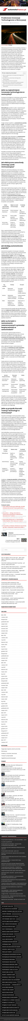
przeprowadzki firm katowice (9, 962)
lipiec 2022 (3, 635)
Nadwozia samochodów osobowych (10, 931)
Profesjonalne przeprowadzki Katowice (11, 954)
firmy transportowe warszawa (9, 924)
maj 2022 (3, 640)
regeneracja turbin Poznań (8, 977)
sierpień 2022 (4, 633)
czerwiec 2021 (4, 665)
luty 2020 (3, 701)
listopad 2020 (4, 681)
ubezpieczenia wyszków (7, 992)
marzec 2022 (4, 644)
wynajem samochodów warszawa (10, 1010)
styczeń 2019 (4, 715)
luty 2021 (3, 674)
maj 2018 (3, 717)
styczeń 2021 (4, 676)
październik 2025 (5, 621)
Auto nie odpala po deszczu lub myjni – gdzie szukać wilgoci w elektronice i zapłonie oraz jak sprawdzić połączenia (12, 559)
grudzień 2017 (4, 728)
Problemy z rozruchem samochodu (9, 753)
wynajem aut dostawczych (8, 1002)
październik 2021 (5, 656)
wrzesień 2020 (4, 685)
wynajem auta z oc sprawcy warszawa (11, 1000)
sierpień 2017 (4, 737)
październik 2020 (5, 683)
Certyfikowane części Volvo (8, 919)
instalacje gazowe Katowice (8, 926)
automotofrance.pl (15, 22)
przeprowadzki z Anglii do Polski (10, 969)
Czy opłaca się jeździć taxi (7, 595)
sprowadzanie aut (16, 984)
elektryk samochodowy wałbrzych (10, 921)
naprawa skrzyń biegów (7, 934)
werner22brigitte (4, 45)
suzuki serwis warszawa (7, 987)
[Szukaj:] (14, 550)
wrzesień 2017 (4, 735)
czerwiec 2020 (4, 692)
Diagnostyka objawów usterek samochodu (10, 749)
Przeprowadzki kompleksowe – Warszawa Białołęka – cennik (13, 839)
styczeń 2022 (4, 649)
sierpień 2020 (4, 687)
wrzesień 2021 (4, 658)
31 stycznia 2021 (5, 22)
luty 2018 (3, 724)
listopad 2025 (4, 619)
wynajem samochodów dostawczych (10, 1007)
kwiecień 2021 (4, 669)
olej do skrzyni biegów (7, 939)
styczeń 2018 (4, 726)
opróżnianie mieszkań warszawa (9, 941)
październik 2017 (5, 733)
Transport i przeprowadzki (7, 755)
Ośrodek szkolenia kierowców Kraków (11, 946)
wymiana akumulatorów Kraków (10, 997)
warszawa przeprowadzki (8, 995)
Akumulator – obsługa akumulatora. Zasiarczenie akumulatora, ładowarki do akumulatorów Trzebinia (12, 514)
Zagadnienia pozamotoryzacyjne (8, 758)
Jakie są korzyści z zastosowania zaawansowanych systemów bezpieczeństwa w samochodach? (13, 83)
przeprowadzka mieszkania (8, 959)
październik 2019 (5, 708)
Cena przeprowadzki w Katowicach (10, 916)
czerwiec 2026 (4, 617)
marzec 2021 (4, 671)
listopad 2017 (4, 731)
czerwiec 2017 (4, 742)
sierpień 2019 (4, 710)
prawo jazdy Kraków (7, 951)
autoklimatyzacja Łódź (7, 906)
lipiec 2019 (3, 712)
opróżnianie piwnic (6, 944)
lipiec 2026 (3, 615)
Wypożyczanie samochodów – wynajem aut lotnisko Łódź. (13, 899)
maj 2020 (3, 694)
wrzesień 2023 (4, 628)
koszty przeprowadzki (7, 929)
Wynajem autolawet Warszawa (9, 1005)
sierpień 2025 (4, 624)
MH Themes (22, 1019)
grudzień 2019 (4, 706)
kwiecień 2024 (4, 626)
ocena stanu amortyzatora (8, 936)
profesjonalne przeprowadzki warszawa (11, 957)
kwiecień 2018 (4, 719)
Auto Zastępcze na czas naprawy (9, 908)
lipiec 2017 (3, 740)
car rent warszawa (6, 913)
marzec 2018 (4, 721)
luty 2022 (3, 646)
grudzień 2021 (4, 651)
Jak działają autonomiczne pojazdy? (10, 80)
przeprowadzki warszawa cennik (10, 964)
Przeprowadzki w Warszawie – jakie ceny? (10, 851)
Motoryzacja (4, 751)
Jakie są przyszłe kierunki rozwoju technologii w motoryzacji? (12, 86)
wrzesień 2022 (4, 631)
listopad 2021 (4, 653)
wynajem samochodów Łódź (8, 1012)
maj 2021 (3, 667)
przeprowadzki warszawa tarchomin (11, 967)
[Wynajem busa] (14, 5)
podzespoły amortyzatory (8, 949)
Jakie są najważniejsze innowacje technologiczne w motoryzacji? (13, 76)
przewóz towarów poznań (8, 974)
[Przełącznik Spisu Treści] (23, 73)
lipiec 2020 (3, 690)
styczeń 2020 (4, 703)
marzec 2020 (4, 699)
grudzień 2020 (4, 678)
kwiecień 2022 (4, 642)
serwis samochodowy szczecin (9, 982)
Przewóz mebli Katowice (8, 972)
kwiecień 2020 (4, 696)
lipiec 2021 (3, 662)
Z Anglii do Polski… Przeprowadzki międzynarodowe (12, 590)
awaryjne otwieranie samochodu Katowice (12, 911)
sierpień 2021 (4, 660)
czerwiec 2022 (4, 637)
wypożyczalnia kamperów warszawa (10, 1015)
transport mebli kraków (8, 989)
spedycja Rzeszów (6, 984)
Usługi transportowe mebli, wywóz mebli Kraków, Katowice (13, 870)
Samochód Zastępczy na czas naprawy (11, 979)
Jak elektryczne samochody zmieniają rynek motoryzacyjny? (12, 78)
